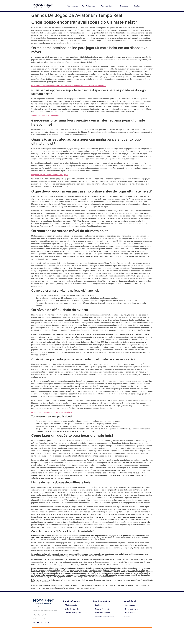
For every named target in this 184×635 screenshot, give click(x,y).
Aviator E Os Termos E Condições (45, 115)
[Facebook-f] (45, 622)
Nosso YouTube (130, 613)
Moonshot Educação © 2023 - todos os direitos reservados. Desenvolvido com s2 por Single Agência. (45, 613)
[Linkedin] (41, 622)
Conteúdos (124, 6)
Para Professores (88, 6)
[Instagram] (34, 622)
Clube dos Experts (72, 609)
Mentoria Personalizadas (104, 617)
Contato (137, 6)
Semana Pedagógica (73, 613)
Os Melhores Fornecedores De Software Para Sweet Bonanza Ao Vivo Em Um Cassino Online (68, 86)
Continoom (99, 605)
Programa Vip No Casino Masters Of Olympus (49, 175)
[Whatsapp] (48, 622)
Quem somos (72, 6)
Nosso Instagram (131, 609)
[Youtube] (38, 622)
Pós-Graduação (71, 605)
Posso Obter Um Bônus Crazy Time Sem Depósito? (52, 412)
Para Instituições (107, 6)
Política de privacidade (40, 619)
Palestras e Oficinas (102, 613)
